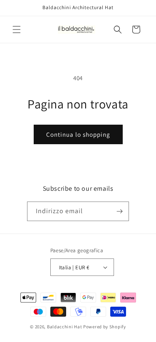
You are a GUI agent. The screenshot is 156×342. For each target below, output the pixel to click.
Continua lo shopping (78, 134)
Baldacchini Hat (64, 327)
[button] (16, 29)
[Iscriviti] (119, 211)
